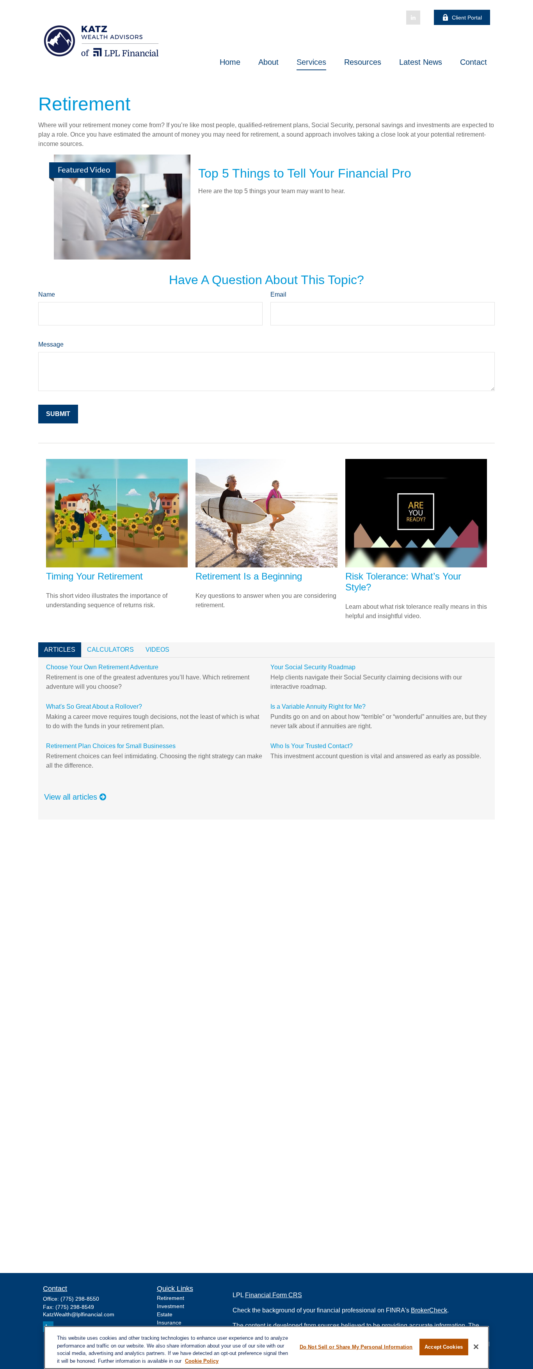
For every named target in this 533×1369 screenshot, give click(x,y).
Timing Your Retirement (94, 576)
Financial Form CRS (273, 1295)
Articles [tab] (59, 649)
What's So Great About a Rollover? (94, 706)
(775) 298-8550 (79, 1299)
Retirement (170, 1298)
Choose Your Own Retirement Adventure (102, 667)
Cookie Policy (202, 1361)
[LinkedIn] (413, 18)
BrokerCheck (429, 1310)
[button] (230, 62)
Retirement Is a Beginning (248, 576)
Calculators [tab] (110, 649)
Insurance (169, 1322)
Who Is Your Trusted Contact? (311, 746)
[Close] (476, 1346)
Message (51, 344)
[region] (266, 1347)
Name (46, 294)
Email (278, 294)
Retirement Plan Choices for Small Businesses (111, 746)
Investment (170, 1306)
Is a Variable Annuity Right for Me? (318, 706)
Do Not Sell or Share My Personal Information (356, 1347)
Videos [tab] (157, 649)
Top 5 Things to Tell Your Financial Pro (304, 173)
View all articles (71, 797)
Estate (164, 1314)
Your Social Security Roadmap (312, 667)
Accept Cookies (444, 1347)
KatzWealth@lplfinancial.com (78, 1314)
